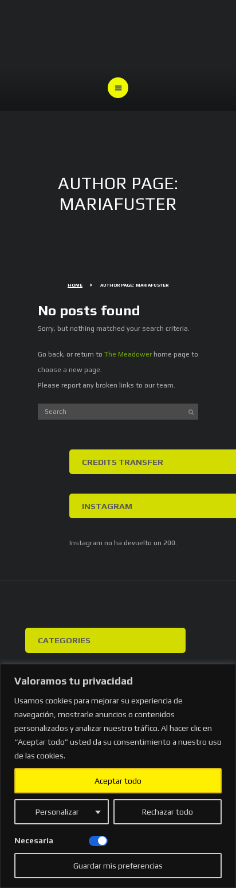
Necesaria (33, 840)
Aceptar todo (118, 780)
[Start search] (191, 412)
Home (75, 285)
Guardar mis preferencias (118, 865)
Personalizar (57, 811)
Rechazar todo (167, 811)
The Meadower (128, 354)
